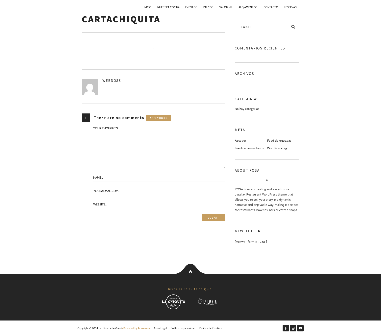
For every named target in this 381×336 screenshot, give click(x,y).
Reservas (290, 7)
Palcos (208, 7)
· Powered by (136, 328)
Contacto (271, 7)
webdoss (111, 80)
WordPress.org (277, 148)
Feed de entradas (279, 140)
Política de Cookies (210, 328)
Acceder (240, 140)
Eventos (191, 7)
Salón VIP (226, 7)
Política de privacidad (183, 328)
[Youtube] (300, 328)
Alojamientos (248, 7)
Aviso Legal (160, 328)
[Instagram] (293, 328)
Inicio (147, 7)
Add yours (158, 117)
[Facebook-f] (286, 328)
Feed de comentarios (249, 148)
